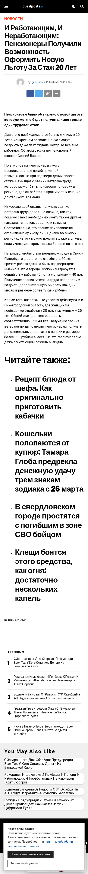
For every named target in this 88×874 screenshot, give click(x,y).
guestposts (38, 82)
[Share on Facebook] (30, 93)
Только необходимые (24, 863)
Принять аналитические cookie (30, 854)
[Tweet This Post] (39, 93)
